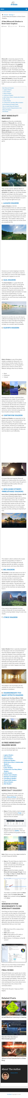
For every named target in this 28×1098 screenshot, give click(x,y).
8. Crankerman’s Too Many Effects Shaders (12, 102)
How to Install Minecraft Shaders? (10, 106)
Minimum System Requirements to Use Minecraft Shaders (12, 108)
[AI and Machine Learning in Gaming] (14, 1008)
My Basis (9, 1094)
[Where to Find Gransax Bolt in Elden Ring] (14, 1049)
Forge (19, 813)
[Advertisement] (14, 43)
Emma (5, 26)
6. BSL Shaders (6, 99)
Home (5, 14)
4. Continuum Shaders (7, 95)
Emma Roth (14, 1073)
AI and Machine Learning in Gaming (14, 1017)
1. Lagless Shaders (7, 89)
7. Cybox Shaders (6, 100)
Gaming (11, 14)
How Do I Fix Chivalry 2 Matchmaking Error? (9, 1038)
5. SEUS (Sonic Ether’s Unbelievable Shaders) (13, 97)
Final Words (5, 111)
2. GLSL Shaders (6, 91)
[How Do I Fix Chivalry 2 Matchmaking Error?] (14, 1027)
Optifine (17, 830)
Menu (2, 9)
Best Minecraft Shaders (8, 88)
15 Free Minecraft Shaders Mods (10, 104)
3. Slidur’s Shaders (6, 93)
